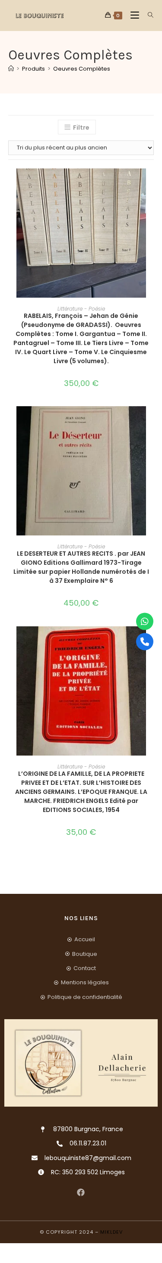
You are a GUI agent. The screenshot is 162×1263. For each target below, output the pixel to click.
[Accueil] (11, 69)
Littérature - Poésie (81, 308)
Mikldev (111, 1232)
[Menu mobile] (132, 15)
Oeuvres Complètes (81, 69)
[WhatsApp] (144, 621)
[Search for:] (147, 15)
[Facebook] (81, 1192)
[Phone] (144, 641)
